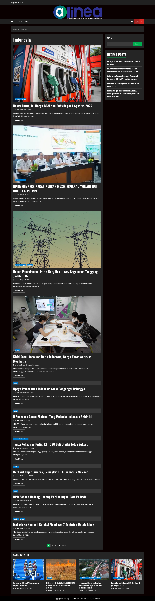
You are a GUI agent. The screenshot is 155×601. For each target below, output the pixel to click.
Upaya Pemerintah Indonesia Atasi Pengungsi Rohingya (49, 388)
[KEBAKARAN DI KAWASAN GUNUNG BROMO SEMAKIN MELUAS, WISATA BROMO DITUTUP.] (61, 569)
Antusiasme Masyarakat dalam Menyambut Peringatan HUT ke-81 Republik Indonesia (91, 585)
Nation (17, 99)
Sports (16, 466)
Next (64, 546)
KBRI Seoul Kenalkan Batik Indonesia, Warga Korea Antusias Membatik (52, 359)
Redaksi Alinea (20, 365)
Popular (30, 265)
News (24, 99)
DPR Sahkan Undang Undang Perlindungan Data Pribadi (49, 496)
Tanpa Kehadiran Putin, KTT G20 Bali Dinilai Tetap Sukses (50, 444)
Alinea (17, 110)
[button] (12, 21)
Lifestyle (91, 577)
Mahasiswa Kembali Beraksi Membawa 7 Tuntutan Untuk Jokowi (54, 524)
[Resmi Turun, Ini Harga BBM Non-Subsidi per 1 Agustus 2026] (126, 569)
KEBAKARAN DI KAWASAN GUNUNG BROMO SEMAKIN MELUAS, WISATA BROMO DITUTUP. (60, 585)
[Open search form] (132, 22)
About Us (19, 22)
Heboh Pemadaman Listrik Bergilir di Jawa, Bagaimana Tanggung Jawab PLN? (55, 273)
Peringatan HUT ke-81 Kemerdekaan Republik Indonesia (26, 584)
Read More (20, 120)
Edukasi (83, 577)
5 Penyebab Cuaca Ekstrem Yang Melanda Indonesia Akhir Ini (52, 416)
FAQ (26, 22)
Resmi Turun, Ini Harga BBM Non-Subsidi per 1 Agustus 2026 (52, 105)
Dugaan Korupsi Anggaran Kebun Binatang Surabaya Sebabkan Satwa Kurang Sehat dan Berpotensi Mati (123, 93)
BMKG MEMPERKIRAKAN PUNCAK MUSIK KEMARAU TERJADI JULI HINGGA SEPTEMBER (55, 188)
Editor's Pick (18, 439)
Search (110, 38)
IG (141, 22)
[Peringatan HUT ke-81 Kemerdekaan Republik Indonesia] (28, 569)
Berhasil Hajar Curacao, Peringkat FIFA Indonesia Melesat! (51, 472)
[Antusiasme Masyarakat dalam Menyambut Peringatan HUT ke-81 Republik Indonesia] (94, 569)
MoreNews (85, 598)
